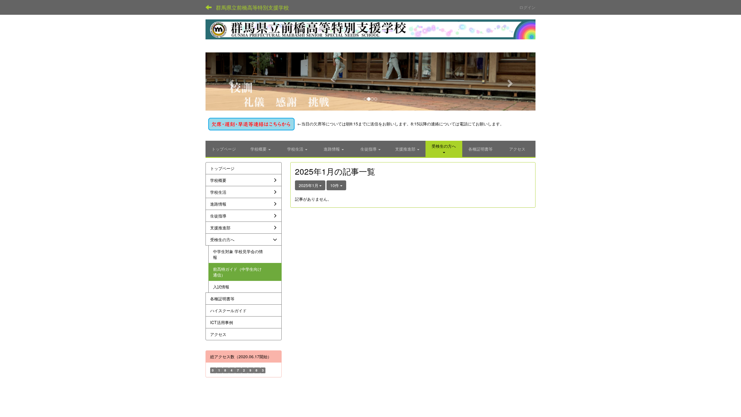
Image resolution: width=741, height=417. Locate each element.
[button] (230, 81)
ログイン (527, 7)
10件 (335, 185)
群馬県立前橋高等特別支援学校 (252, 7)
